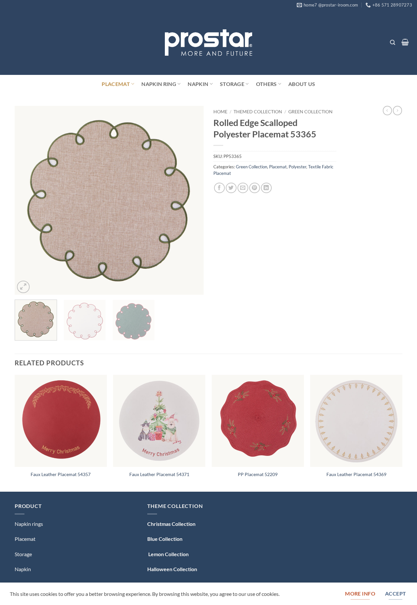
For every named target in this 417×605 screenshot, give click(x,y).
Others (266, 84)
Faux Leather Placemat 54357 (61, 474)
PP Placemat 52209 (258, 474)
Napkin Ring (158, 84)
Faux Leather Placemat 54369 (356, 474)
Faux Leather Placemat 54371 (159, 474)
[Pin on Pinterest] (254, 188)
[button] (392, 42)
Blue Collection (164, 539)
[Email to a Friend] (242, 188)
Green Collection (310, 111)
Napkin (198, 84)
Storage (232, 84)
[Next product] (387, 110)
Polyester (297, 166)
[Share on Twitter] (231, 188)
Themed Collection (258, 111)
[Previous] (27, 200)
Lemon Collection (168, 554)
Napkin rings (29, 524)
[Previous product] (397, 110)
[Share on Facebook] (219, 188)
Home (220, 111)
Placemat (116, 84)
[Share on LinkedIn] (266, 188)
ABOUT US (301, 84)
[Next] (191, 200)
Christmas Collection (171, 524)
